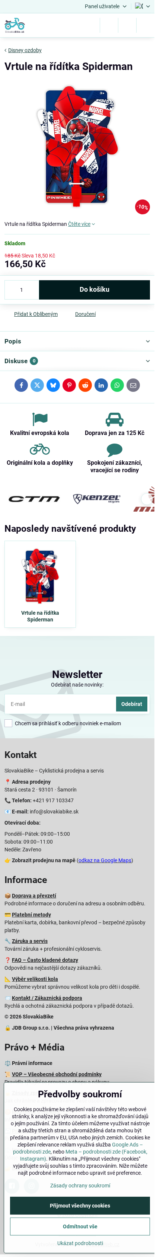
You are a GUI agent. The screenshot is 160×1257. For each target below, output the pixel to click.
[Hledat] (109, 25)
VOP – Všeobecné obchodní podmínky (57, 1074)
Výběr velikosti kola (35, 979)
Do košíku (94, 289)
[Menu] (145, 25)
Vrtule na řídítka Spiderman (40, 616)
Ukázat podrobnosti (80, 1243)
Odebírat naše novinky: (77, 685)
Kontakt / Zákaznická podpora (47, 998)
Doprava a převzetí (34, 896)
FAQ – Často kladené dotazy (45, 960)
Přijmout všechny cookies (80, 1206)
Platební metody (31, 915)
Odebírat (131, 704)
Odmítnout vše (80, 1226)
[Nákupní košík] (127, 25)
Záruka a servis (30, 941)
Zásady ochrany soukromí (80, 1186)
